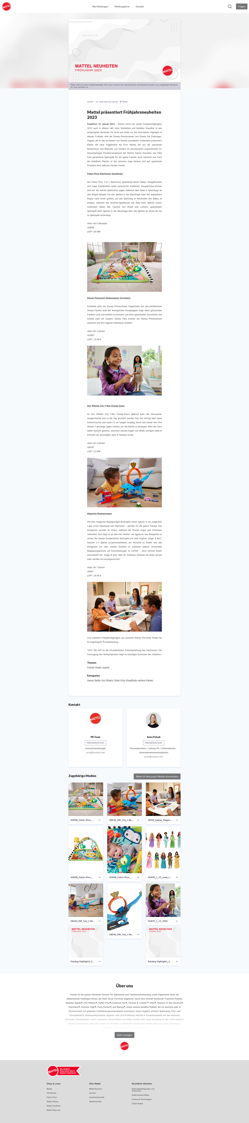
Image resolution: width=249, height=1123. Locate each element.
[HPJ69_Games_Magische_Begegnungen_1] (163, 799)
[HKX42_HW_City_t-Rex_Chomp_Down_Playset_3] (124, 907)
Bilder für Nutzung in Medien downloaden (157, 776)
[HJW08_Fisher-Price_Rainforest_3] (124, 849)
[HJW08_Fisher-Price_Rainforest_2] (85, 849)
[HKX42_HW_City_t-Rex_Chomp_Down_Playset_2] (124, 799)
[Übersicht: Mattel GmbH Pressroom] (6, 6)
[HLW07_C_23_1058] (163, 900)
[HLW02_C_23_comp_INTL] (163, 849)
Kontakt (140, 6)
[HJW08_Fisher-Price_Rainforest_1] (85, 799)
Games (90, 680)
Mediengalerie (122, 6)
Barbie (97, 680)
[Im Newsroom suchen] (230, 6)
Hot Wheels (107, 680)
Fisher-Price (119, 680)
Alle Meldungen (100, 6)
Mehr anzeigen (124, 1035)
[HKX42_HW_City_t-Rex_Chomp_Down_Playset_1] (85, 900)
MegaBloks (131, 680)
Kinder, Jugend (102, 667)
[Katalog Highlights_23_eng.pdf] (163, 942)
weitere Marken (145, 680)
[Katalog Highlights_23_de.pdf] (85, 942)
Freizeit (91, 667)
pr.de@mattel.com (95, 752)
